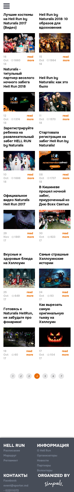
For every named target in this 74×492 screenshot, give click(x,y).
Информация (53, 445)
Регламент (10, 460)
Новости (43, 460)
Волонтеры (44, 470)
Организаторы (47, 455)
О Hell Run (44, 450)
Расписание (11, 450)
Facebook (10, 480)
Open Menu (6, 6)
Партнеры (44, 465)
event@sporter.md (15, 485)
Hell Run (14, 445)
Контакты (15, 475)
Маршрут (9, 455)
